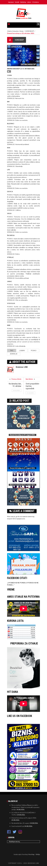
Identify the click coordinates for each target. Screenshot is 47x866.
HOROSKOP (19, 40)
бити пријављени (19, 519)
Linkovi (29, 2)
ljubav (22, 350)
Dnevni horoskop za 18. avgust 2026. (22, 485)
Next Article (29, 379)
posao (33, 350)
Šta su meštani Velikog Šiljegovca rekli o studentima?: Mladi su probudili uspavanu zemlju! (25, 807)
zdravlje (13, 354)
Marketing (23, 2)
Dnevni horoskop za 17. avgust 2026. (22, 501)
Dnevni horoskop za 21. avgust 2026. (22, 468)
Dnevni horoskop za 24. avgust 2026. (22, 435)
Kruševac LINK (22, 367)
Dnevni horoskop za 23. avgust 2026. (22, 451)
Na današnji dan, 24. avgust (20, 823)
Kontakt (17, 2)
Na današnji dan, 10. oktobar (15, 385)
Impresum (11, 2)
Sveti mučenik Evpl (17, 826)
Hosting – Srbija (34, 854)
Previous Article (16, 379)
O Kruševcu (35, 2)
